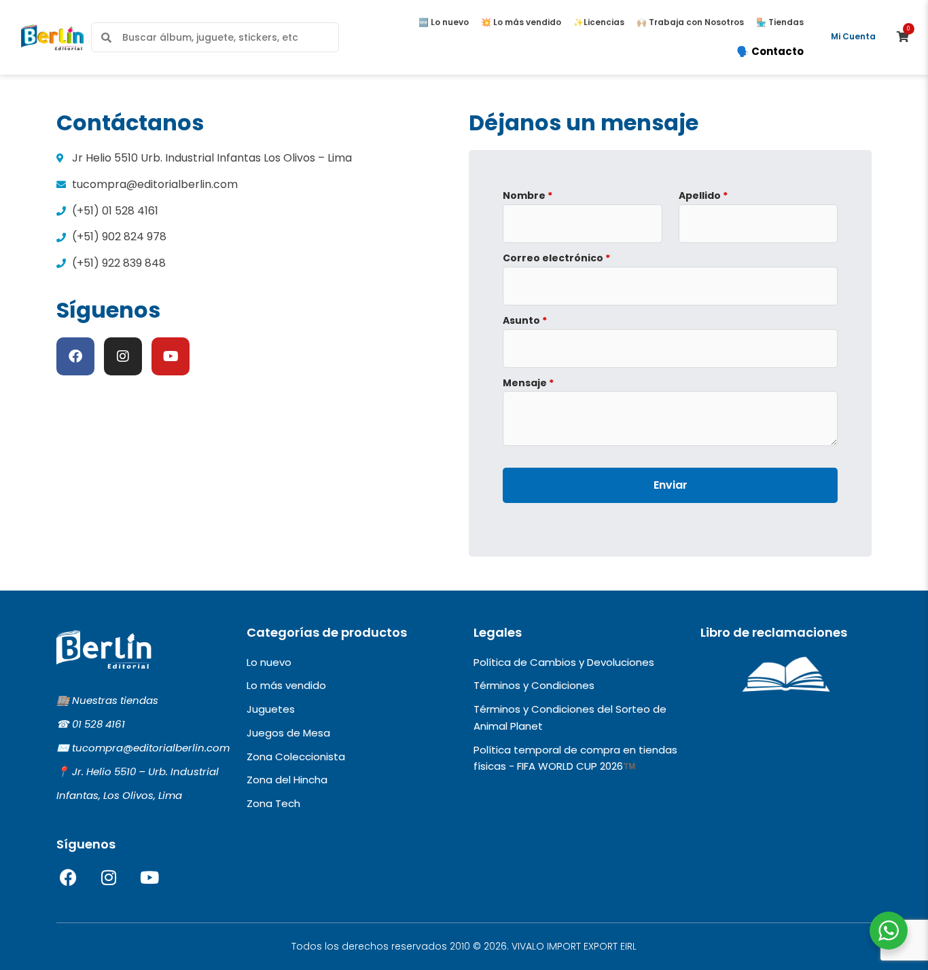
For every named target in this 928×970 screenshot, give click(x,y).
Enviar (671, 485)
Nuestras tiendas (115, 700)
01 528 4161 (98, 724)
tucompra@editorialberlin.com (151, 748)
